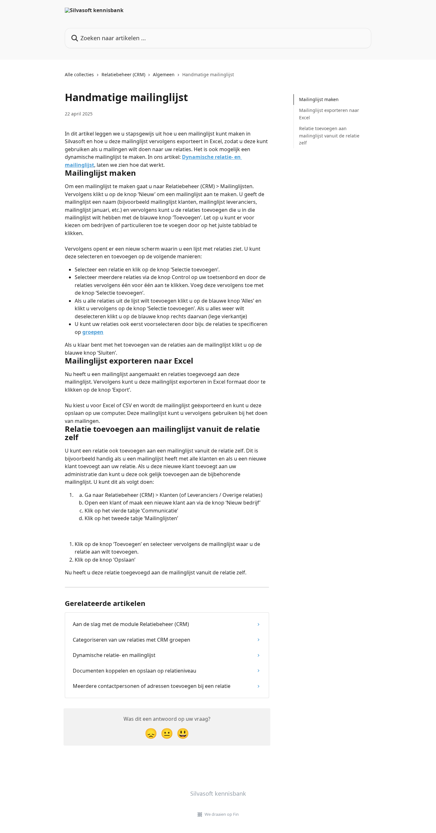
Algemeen (164, 74)
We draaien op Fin (222, 814)
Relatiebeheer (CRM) (123, 74)
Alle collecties (79, 74)
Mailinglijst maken (319, 99)
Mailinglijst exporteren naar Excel (329, 113)
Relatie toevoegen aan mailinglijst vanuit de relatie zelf (329, 135)
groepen (92, 331)
